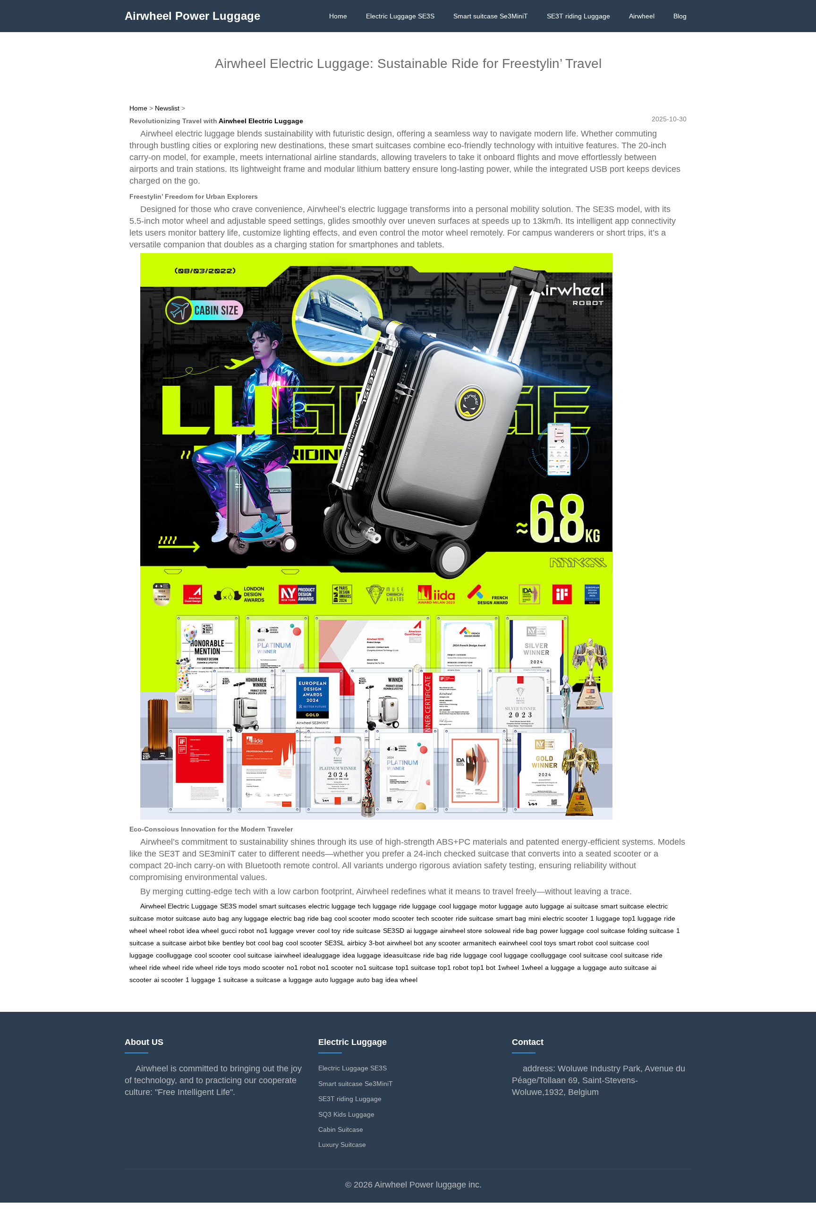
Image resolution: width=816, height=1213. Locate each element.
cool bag (270, 943)
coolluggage (174, 955)
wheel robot (166, 930)
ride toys (228, 967)
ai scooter (168, 980)
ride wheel (164, 967)
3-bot (376, 943)
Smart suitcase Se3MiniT (490, 16)
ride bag (319, 918)
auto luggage (544, 906)
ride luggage (417, 906)
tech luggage (377, 906)
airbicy (356, 943)
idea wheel (203, 930)
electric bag (288, 918)
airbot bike (204, 943)
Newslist (167, 108)
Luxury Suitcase (342, 1144)
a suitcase (171, 943)
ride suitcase (474, 918)
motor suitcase (178, 918)
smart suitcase (622, 906)
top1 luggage (642, 918)
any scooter (442, 943)
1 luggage (605, 918)
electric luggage (332, 906)
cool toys (543, 943)
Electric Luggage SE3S (400, 16)
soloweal (497, 930)
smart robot (576, 943)
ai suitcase (582, 906)
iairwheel (287, 955)
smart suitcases (282, 906)
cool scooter (352, 918)
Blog (680, 16)
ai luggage (422, 930)
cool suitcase (605, 930)
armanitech (479, 943)
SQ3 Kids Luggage (346, 1114)
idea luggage (361, 955)
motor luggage (501, 906)
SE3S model (238, 906)
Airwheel (641, 16)
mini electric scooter (558, 918)
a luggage (560, 967)
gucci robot (237, 930)
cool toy (328, 930)
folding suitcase (651, 930)
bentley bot (238, 943)
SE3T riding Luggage (578, 16)
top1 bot (483, 967)
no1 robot (301, 967)
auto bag (216, 918)
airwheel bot (405, 943)
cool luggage (458, 906)
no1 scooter (335, 967)
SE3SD (393, 930)
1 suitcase (233, 980)
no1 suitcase (374, 967)
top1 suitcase (415, 967)
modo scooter (393, 918)
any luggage (249, 918)
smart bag (511, 918)
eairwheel (513, 943)
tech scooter (434, 918)
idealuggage (321, 955)
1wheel (508, 967)
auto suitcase (629, 967)
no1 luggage (275, 930)
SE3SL (334, 943)
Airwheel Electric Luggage (261, 121)
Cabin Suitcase (340, 1129)
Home (338, 16)
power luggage (562, 930)
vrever (305, 930)
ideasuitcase (402, 955)
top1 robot (453, 967)
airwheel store (461, 930)
